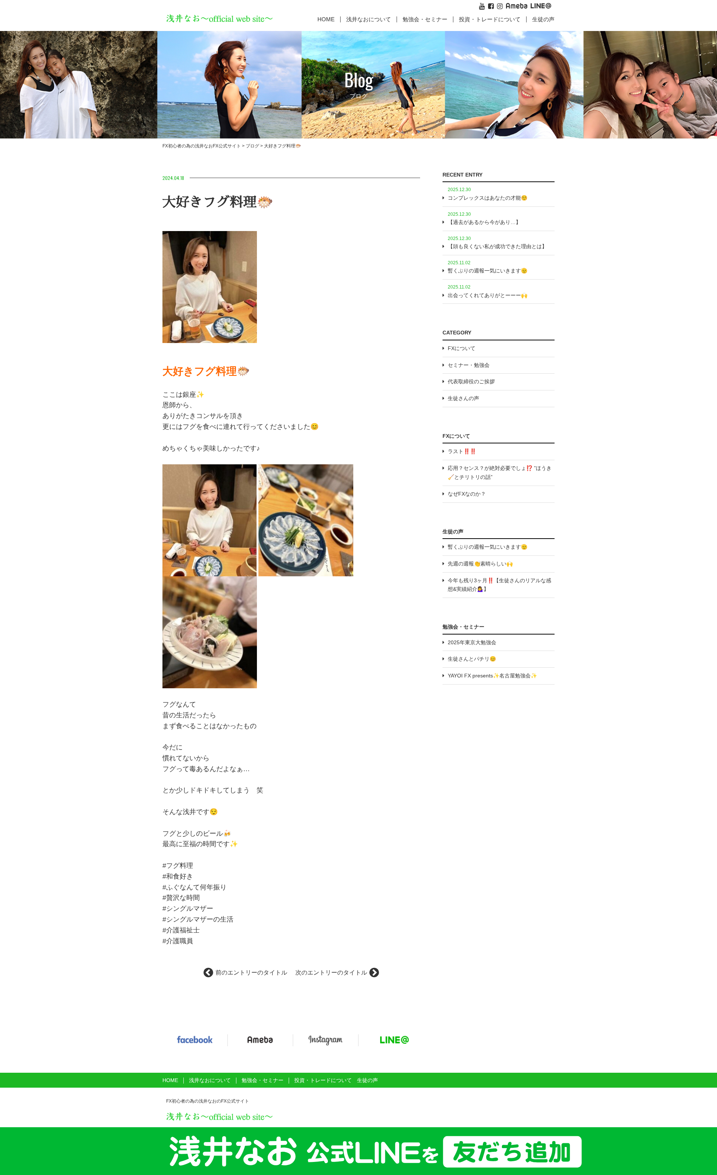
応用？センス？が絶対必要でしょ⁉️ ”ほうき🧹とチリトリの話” (500, 472)
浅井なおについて (210, 1080)
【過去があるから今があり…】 (484, 222)
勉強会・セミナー (425, 19)
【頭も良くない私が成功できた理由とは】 (497, 246)
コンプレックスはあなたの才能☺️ (487, 198)
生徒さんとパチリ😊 (472, 659)
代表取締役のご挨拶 (471, 381)
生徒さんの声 (463, 398)
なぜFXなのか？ (467, 494)
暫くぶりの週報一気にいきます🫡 (487, 271)
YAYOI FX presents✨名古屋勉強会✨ (492, 676)
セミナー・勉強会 (469, 365)
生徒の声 (543, 19)
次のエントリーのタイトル (331, 972)
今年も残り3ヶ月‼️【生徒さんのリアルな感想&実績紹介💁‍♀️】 (499, 584)
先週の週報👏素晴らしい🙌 (480, 564)
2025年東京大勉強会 (472, 642)
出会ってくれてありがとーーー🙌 (487, 295)
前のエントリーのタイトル (251, 972)
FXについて (461, 348)
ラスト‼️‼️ (462, 451)
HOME (326, 19)
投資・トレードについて (490, 19)
